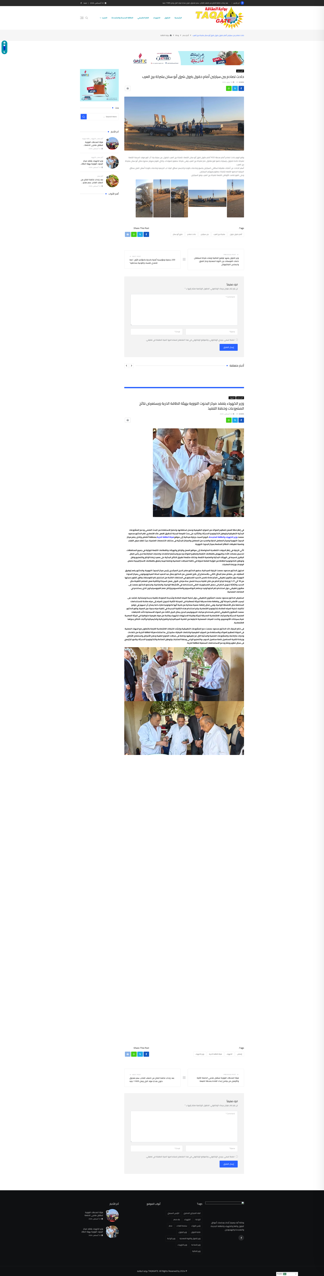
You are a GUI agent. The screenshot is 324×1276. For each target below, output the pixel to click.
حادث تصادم (191, 234)
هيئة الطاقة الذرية (215, 1054)
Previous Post (230, 254)
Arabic (280, 1274)
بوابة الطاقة (142, 1271)
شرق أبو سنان (178, 234)
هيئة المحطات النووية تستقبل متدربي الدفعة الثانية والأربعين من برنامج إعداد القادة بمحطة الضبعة (218, 1079)
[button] (131, 365)
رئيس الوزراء (195, 1226)
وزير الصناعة (195, 1245)
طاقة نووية (86, 138)
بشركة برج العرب (219, 234)
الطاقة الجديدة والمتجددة (122, 17)
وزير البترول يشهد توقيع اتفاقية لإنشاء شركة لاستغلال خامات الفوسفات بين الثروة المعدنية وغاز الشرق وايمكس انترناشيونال (216, 261)
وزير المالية (196, 1251)
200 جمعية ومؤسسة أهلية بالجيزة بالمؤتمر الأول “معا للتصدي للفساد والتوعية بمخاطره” (152, 261)
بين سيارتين (205, 234)
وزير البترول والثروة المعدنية (190, 1238)
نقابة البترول (195, 1232)
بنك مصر (177, 1219)
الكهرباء (156, 17)
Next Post (136, 256)
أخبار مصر (100, 138)
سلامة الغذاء (182, 1226)
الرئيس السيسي (173, 1213)
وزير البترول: (182, 1232)
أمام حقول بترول (236, 234)
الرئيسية (178, 17)
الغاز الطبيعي (143, 17)
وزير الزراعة (171, 1238)
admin (241, 82)
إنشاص (239, 1054)
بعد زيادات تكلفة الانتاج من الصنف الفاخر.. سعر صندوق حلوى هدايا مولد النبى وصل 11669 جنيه (151, 1079)
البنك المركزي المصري (192, 1213)
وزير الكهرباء (200, 1054)
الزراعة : (197, 1219)
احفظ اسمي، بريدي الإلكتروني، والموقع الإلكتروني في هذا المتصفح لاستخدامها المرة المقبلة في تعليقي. (190, 339)
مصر (170, 1226)
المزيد (104, 17)
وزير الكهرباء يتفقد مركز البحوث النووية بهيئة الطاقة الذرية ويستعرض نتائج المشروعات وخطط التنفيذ (91, 165)
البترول (167, 17)
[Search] (86, 17)
